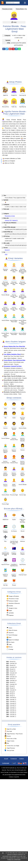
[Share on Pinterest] (13, 49)
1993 (7, 716)
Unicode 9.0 (13, 690)
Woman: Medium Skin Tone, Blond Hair (14, 346)
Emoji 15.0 (12, 661)
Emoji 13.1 (12, 669)
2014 (7, 699)
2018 (7, 680)
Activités (9, 605)
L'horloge (9, 649)
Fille (7, 743)
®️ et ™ (14, 763)
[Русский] (25, 763)
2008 (7, 707)
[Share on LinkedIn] (16, 49)
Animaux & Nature (12, 601)
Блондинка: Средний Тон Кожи (13, 366)
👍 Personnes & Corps (9, 128)
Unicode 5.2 (13, 705)
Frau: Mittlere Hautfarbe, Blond (12, 354)
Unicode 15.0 (13, 663)
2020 (7, 669)
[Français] (23, 763)
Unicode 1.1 (13, 716)
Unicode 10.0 (13, 684)
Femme (8, 736)
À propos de (13, 758)
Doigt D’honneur (10, 748)
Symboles (10, 613)
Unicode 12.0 (13, 676)
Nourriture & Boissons (13, 603)
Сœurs (9, 628)
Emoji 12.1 (12, 674)
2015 (7, 693)
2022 (7, 661)
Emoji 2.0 (12, 693)
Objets (9, 610)
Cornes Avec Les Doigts (12, 745)
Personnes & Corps (7, 9)
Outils (9, 644)
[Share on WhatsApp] (19, 49)
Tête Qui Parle (9, 750)
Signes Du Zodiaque (12, 640)
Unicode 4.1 (13, 709)
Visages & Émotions (12, 596)
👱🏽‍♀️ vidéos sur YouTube (8, 163)
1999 (7, 714)
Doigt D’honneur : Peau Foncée (13, 733)
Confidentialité (5, 763)
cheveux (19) (8, 220)
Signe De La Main (10, 729)
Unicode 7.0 (13, 699)
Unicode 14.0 (13, 667)
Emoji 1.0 (12, 695)
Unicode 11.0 (13, 680)
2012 (7, 701)
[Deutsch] (21, 763)
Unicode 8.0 (13, 697)
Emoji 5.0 (12, 686)
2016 (21, 124)
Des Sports (10, 642)
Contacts (21, 758)
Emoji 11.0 (12, 682)
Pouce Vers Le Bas (10, 738)
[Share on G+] (10, 49)
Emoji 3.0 (12, 692)
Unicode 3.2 (13, 712)
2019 (7, 674)
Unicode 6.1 (13, 701)
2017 (7, 684)
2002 (7, 712)
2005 (7, 709)
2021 (7, 665)
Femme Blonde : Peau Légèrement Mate (14, 360)
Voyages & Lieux (12, 608)
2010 (7, 703)
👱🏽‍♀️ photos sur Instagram (9, 160)
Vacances (10, 632)
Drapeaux (10, 615)
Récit (8, 637)
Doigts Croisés (9, 741)
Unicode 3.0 (13, 714)
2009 (7, 705)
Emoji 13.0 (12, 671)
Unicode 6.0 (13, 703)
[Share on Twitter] (7, 49)
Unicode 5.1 (13, 707)
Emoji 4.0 (15, 124)
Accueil (6, 758)
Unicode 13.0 (13, 673)
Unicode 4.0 (13, 710)
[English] (19, 763)
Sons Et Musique (11, 635)
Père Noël (8, 731)
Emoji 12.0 (12, 678)
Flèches (9, 647)
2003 (7, 710)
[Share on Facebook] (3, 49)
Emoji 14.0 (12, 665)
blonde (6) (15, 220)
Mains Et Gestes (11, 630)
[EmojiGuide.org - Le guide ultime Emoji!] (3, 2)
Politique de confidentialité (13, 859)
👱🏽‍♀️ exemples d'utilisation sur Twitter (12, 158)
